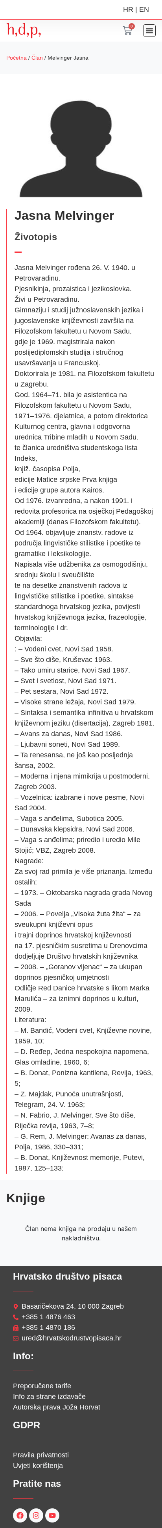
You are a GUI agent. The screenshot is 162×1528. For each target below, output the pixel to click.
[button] (149, 30)
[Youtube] (52, 1515)
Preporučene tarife (42, 1386)
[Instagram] (36, 1515)
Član (37, 58)
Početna (16, 58)
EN (144, 9)
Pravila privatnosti (41, 1455)
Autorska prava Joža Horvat (56, 1407)
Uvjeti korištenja (38, 1466)
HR (128, 9)
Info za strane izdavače (49, 1396)
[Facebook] (20, 1515)
